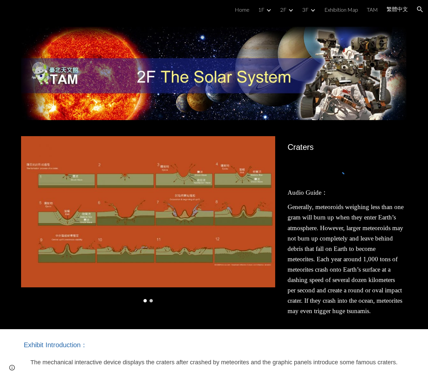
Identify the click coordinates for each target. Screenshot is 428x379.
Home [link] (242, 9)
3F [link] (305, 9)
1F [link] (261, 9)
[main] (346, 147)
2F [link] (283, 9)
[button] (420, 9)
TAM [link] (372, 9)
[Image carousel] (148, 219)
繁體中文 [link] (397, 9)
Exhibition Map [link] (341, 9)
